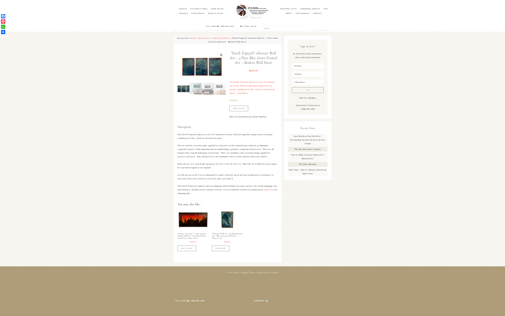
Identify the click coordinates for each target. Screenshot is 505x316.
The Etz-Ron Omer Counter (308, 149)
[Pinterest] (3, 21)
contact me (268, 189)
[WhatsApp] (3, 26)
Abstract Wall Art (221, 38)
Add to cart (239, 108)
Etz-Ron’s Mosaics (308, 164)
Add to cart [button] (187, 248)
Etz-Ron (252, 11)
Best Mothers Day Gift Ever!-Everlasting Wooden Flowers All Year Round (307, 140)
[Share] (3, 32)
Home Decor (204, 38)
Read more (220, 248)
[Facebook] (3, 16)
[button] (221, 55)
